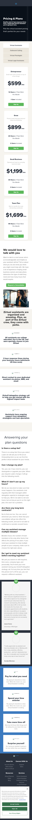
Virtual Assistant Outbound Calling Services (21, 780)
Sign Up (16, 104)
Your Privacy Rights (14, 813)
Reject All (14, 808)
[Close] (27, 789)
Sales (21, 767)
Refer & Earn (9, 767)
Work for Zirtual (9, 769)
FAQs (9, 778)
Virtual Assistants (22, 776)
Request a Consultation (16, 285)
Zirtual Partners (9, 776)
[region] (14, 802)
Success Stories (9, 764)
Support (21, 764)
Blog (9, 780)
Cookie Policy (22, 799)
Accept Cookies (14, 804)
